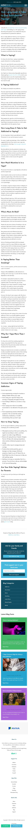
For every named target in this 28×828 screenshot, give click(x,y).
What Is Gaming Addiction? (10, 620)
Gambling (7, 596)
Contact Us (17, 826)
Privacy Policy (14, 823)
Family (14, 768)
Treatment (14, 803)
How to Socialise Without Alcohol (12, 690)
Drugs (14, 788)
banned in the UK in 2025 (14, 75)
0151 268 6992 (17, 2)
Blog (14, 809)
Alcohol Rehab (14, 782)
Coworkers (14, 764)
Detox (6, 593)
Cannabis (14, 784)
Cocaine (14, 786)
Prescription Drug (14, 792)
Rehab (6, 605)
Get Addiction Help (14, 556)
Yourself (14, 773)
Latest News (16, 535)
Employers (14, 766)
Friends (14, 770)
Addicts (14, 762)
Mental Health (8, 602)
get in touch (7, 521)
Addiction (10, 535)
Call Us (6, 826)
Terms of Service (14, 750)
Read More (5, 646)
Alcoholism (7, 590)
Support (14, 811)
